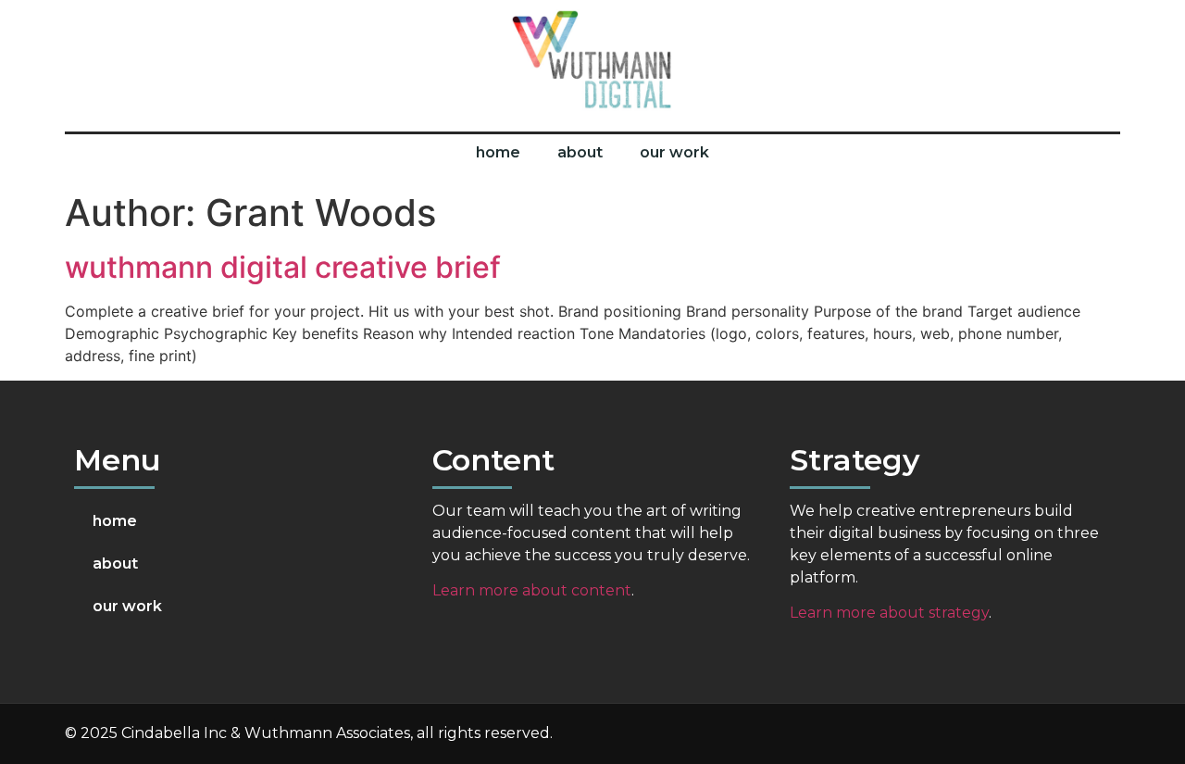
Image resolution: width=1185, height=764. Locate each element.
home (498, 152)
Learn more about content (531, 590)
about (580, 152)
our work (674, 152)
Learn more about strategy (889, 612)
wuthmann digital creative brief (283, 267)
